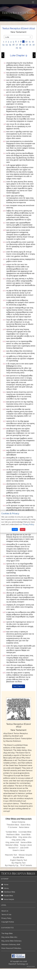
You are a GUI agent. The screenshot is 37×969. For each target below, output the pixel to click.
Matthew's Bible (13, 835)
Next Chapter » (18, 686)
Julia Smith (24, 848)
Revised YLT (14, 848)
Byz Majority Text (18, 863)
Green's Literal (18, 850)
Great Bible (25, 835)
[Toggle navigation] (33, 2)
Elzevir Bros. (26, 825)
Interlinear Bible (9, 892)
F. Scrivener (12, 827)
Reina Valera (24, 827)
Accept (15, 529)
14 (6, 45)
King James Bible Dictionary (11, 941)
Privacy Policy (6, 918)
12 (32, 41)
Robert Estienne (18, 822)
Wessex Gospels (25, 855)
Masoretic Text (11, 855)
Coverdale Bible (24, 832)
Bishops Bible (11, 837)
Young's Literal (26, 845)
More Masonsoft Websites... (11, 948)
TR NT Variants (26, 865)
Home (5, 884)
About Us (4, 911)
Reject (22, 529)
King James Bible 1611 (9, 937)
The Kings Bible (7, 933)
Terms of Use (6, 914)
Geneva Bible (26, 842)
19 (23, 45)
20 (26, 45)
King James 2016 (12, 842)
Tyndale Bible (11, 832)
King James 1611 (24, 837)
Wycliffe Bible (18, 857)
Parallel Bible (8, 896)
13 (3, 45)
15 (10, 45)
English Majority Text (18, 860)
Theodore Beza (13, 825)
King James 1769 (18, 840)
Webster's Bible (11, 845)
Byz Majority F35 (11, 865)
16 (13, 45)
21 (30, 45)
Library (6, 888)
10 (26, 41)
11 (29, 41)
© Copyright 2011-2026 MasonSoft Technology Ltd (18, 963)
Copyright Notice (7, 922)
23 (16, 48)
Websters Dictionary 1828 (10, 944)
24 (20, 48)
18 (20, 45)
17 (16, 45)
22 (33, 45)
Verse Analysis (8, 899)
